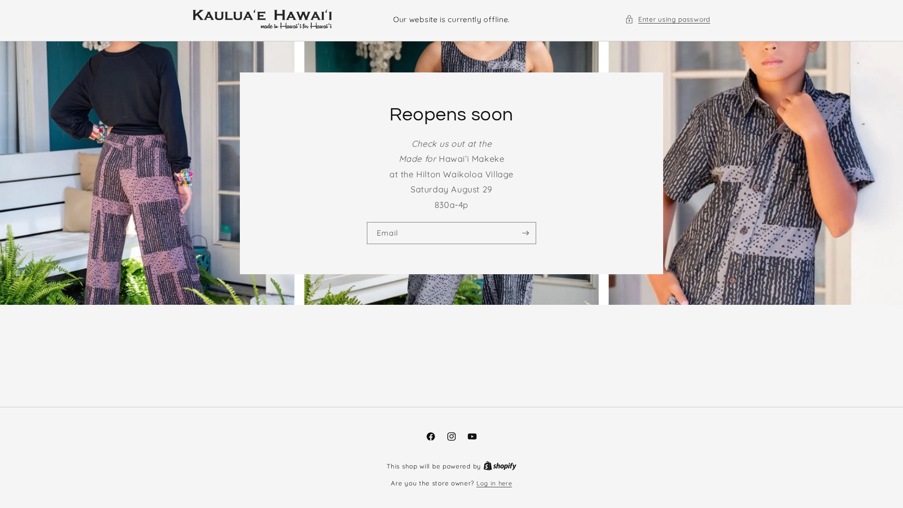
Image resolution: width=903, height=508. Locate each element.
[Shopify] (499, 466)
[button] (667, 19)
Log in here (494, 483)
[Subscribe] (525, 233)
